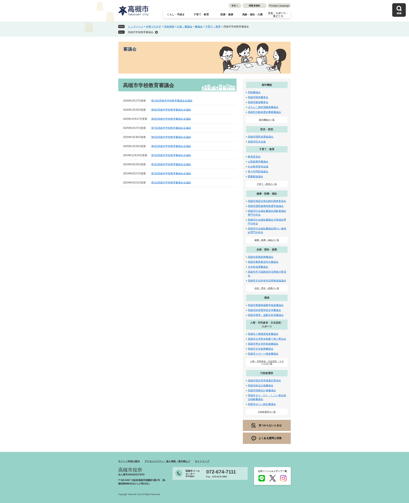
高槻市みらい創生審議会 (262, 404)
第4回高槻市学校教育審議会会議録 (171, 155)
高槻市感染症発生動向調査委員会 (267, 201)
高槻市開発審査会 (258, 97)
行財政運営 (266, 373)
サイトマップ (202, 461)
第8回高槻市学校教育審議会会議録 (171, 119)
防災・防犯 (266, 129)
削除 (156, 32)
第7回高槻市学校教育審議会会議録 (171, 128)
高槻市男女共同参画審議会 (263, 344)
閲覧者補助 (254, 5)
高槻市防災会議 (257, 141)
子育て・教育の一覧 (267, 184)
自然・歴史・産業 (267, 249)
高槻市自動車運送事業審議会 (264, 112)
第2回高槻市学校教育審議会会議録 (171, 173)
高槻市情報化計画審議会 (262, 390)
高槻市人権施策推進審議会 (263, 334)
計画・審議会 (184, 26)
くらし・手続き (176, 14)
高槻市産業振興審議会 (260, 257)
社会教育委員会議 (258, 166)
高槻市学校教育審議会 (140, 32)
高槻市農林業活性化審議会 (263, 262)
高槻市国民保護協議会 (260, 136)
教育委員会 (254, 156)
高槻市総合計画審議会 (260, 385)
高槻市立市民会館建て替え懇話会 (267, 339)
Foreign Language (279, 5)
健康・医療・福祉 (267, 193)
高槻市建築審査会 (258, 102)
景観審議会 (254, 92)
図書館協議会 (255, 176)
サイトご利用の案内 (129, 461)
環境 (266, 297)
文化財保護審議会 (258, 267)
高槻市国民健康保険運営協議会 (266, 206)
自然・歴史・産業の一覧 (267, 288)
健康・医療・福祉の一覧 (267, 240)
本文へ (235, 5)
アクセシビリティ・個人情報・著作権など (167, 461)
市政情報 (169, 26)
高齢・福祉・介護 (252, 14)
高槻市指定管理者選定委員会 (264, 380)
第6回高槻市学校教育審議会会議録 (171, 137)
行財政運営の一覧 (267, 412)
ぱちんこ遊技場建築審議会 (263, 107)
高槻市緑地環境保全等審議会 (264, 310)
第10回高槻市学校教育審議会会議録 (171, 100)
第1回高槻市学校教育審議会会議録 (171, 182)
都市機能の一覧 (267, 119)
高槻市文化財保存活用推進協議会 (267, 280)
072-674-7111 (221, 471)
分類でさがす (153, 26)
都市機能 (267, 85)
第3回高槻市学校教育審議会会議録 (171, 164)
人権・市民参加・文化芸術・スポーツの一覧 (267, 362)
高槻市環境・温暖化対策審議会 (266, 315)
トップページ (135, 26)
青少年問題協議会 (258, 171)
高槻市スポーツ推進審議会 (263, 353)
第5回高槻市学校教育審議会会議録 (171, 146)
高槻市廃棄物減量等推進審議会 (266, 305)
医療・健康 (226, 14)
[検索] (399, 10)
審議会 (199, 26)
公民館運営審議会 (258, 161)
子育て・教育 (201, 14)
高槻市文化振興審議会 (260, 348)
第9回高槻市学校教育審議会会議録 (171, 109)
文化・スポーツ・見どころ (278, 14)
